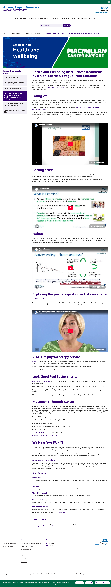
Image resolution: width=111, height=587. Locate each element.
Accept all (80, 583)
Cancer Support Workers (32, 33)
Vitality (34, 361)
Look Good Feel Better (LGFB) (41, 381)
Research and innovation (79, 18)
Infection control (26, 556)
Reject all (89, 583)
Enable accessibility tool (101, 2)
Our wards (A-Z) (54, 18)
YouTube (51, 545)
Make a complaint (8, 546)
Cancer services (15, 33)
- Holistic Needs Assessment (13, 89)
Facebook (51, 543)
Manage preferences (102, 583)
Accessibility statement (30, 574)
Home (16, 18)
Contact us (91, 18)
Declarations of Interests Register (31, 543)
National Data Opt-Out (46, 574)
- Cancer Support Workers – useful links (14, 111)
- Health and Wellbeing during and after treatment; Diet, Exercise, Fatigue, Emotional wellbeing (13, 96)
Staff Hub (24, 562)
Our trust (23, 18)
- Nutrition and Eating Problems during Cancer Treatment (14, 83)
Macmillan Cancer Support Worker (55, 87)
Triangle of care (26, 553)
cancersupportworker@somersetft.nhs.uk (45, 526)
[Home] (21, 9)
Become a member (26, 549)
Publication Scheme (91, 574)
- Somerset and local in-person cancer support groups (13, 104)
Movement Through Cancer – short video (44, 435)
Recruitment (65, 18)
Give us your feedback (9, 543)
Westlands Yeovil (40, 432)
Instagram (51, 547)
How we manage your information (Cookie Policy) (69, 574)
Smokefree (24, 559)
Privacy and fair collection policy (12, 574)
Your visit (32, 18)
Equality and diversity (27, 546)
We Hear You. (62, 512)
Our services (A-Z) (43, 18)
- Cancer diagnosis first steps (13, 77)
